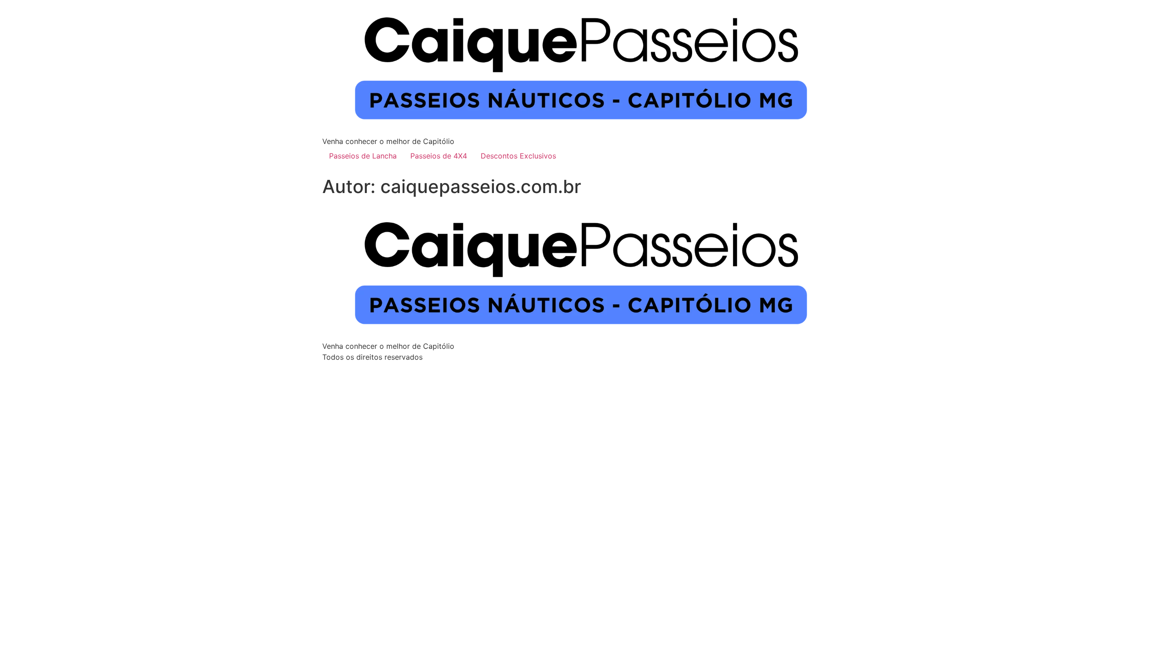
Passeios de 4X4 (438, 155)
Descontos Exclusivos (518, 155)
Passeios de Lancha (363, 155)
